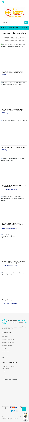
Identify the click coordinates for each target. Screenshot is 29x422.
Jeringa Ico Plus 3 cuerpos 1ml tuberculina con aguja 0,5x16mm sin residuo (12, 224)
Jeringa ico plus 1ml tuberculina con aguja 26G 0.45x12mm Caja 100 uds (12, 71)
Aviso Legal (5, 336)
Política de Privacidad (8, 339)
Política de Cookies (7, 345)
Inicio (3, 27)
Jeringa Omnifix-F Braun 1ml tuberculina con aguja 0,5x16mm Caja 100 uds (13, 262)
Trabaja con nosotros (11, 380)
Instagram (6, 372)
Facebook (5, 376)
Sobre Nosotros (6, 351)
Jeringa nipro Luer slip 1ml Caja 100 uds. (13, 147)
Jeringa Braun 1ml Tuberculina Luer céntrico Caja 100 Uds (12, 300)
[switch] (25, 420)
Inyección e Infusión (13, 27)
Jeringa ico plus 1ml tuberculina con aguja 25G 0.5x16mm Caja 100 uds (12, 110)
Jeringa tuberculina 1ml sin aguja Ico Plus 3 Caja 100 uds (14, 186)
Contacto (4, 348)
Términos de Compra (8, 342)
